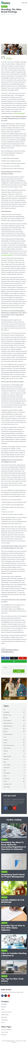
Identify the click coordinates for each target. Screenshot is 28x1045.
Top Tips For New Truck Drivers (12, 980)
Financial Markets (8, 734)
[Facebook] (5, 808)
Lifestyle (6, 751)
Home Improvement (9, 745)
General (5, 740)
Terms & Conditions (6, 1029)
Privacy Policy (4, 1032)
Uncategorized (7, 784)
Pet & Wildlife (7, 764)
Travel (5, 781)
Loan (5, 753)
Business (4, 6)
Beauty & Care (7, 715)
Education (6, 728)
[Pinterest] (15, 808)
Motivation (6, 759)
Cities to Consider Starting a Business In (13, 954)
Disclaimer (3, 1034)
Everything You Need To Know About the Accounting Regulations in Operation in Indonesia (13, 845)
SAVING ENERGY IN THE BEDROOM (12, 901)
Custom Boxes (7, 720)
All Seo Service (10, 1040)
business (15, 650)
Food (5, 737)
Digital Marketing (8, 726)
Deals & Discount (8, 723)
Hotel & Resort (7, 748)
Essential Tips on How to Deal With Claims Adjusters (13, 927)
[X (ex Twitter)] (10, 808)
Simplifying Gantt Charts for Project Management (13, 875)
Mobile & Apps (7, 756)
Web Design (7, 787)
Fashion (6, 731)
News (5, 762)
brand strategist (6, 650)
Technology (6, 778)
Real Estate (6, 767)
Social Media (7, 773)
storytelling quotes (7, 652)
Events (3, 1009)
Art (4, 709)
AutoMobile (6, 712)
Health (5, 742)
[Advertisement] (14, 31)
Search (5, 667)
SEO (5, 770)
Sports (5, 776)
